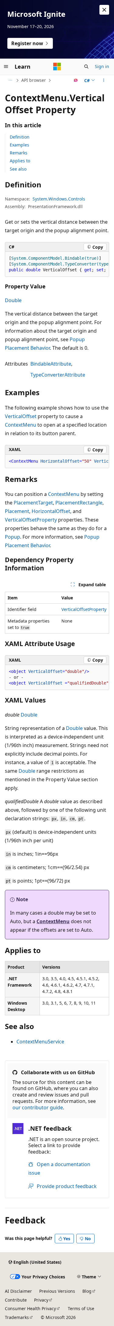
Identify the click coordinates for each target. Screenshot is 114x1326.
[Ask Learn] (76, 80)
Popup (12, 536)
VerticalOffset (20, 416)
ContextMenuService (40, 1041)
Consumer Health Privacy (30, 1308)
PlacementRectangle (78, 502)
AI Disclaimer (18, 1291)
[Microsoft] (57, 66)
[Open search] (86, 66)
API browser (33, 80)
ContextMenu (20, 424)
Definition (19, 137)
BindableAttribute (50, 363)
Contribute (16, 1300)
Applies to (20, 161)
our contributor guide (37, 1107)
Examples (19, 145)
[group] (57, 264)
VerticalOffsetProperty (31, 519)
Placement (17, 511)
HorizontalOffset (51, 511)
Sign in (102, 66)
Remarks (18, 153)
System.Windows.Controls (59, 199)
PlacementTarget (33, 502)
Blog (87, 1291)
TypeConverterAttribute (57, 374)
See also (18, 169)
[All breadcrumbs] (10, 80)
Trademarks (17, 1317)
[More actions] (103, 80)
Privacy (41, 1300)
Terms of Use (81, 1308)
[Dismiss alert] (104, 10)
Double (13, 300)
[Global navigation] (6, 66)
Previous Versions (57, 1291)
